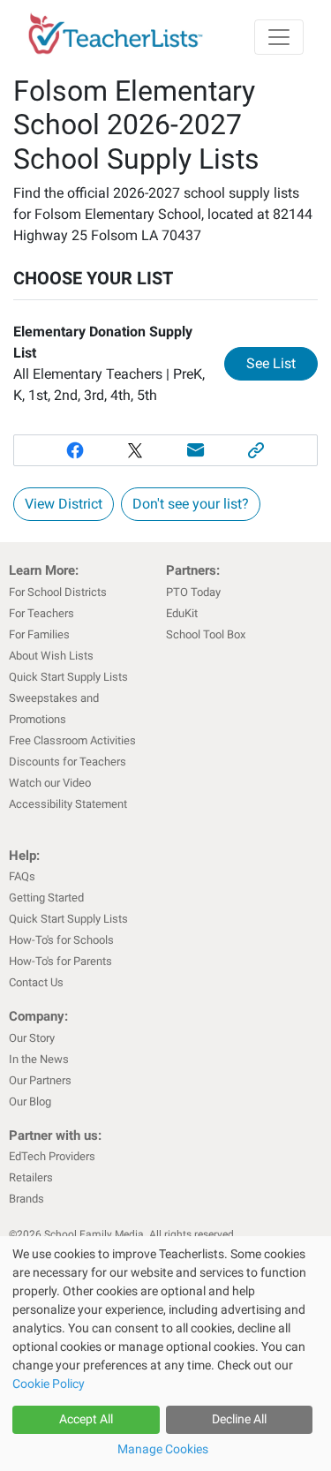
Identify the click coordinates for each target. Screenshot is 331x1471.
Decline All (239, 1419)
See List (282, 363)
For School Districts (58, 592)
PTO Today (193, 592)
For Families (39, 634)
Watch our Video (50, 782)
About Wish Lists (51, 655)
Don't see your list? (190, 503)
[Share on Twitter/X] (135, 450)
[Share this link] (256, 450)
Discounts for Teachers (67, 761)
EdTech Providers (52, 1156)
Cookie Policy (48, 1384)
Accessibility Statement (68, 804)
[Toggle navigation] (279, 37)
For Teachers (41, 613)
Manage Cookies (162, 1449)
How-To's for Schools (61, 940)
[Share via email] (196, 450)
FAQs (22, 876)
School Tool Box (205, 634)
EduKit (182, 613)
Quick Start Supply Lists (68, 676)
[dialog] (165, 1353)
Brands (26, 1198)
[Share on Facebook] (74, 450)
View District (63, 503)
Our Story (32, 1038)
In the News (39, 1059)
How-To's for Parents (60, 961)
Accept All (86, 1419)
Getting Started (46, 897)
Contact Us (36, 982)
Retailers (31, 1177)
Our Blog (30, 1101)
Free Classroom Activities (72, 740)
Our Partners (40, 1080)
